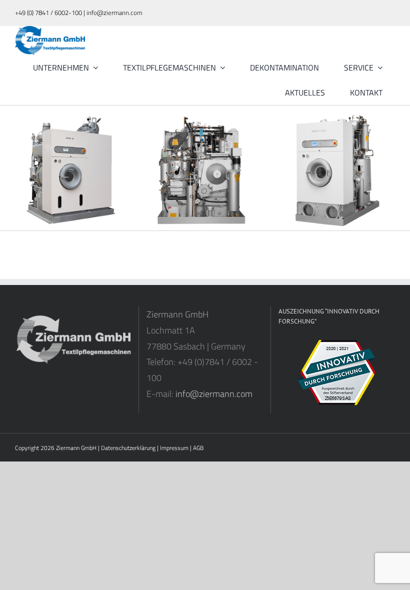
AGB (198, 447)
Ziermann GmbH (76, 447)
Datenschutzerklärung (128, 447)
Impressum (174, 447)
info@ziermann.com (214, 393)
